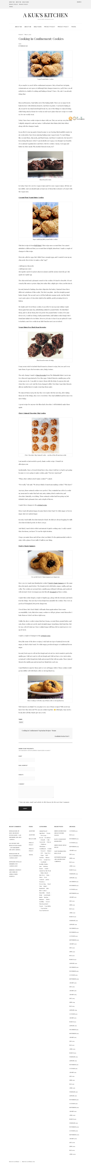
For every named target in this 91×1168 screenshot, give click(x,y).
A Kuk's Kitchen (45, 14)
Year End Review (44, 910)
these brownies (41, 375)
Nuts (48, 875)
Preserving (42, 884)
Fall (47, 855)
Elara (10, 1161)
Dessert (21, 34)
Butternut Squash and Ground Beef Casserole (60, 859)
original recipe (42, 505)
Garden (41, 857)
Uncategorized (43, 904)
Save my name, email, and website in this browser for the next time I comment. (45, 802)
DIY (42, 853)
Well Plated (37, 245)
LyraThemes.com (30, 1161)
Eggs (42, 855)
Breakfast (47, 837)
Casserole (42, 842)
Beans (48, 833)
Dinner (49, 851)
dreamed (53, 592)
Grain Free (47, 859)
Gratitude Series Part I (62, 736)
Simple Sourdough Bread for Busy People (60, 833)
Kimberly (12, 870)
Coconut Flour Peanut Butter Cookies (31, 197)
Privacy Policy (13, 4)
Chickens (43, 844)
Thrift (47, 899)
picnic (47, 879)
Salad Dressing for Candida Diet (15, 864)
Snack (48, 893)
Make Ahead (44, 873)
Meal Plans (25, 2)
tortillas (41, 901)
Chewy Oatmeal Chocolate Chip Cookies (32, 413)
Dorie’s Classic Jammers (27, 546)
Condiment (42, 848)
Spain (21, 722)
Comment (21, 784)
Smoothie (42, 893)
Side (47, 888)
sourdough (47, 895)
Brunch (43, 840)
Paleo (40, 877)
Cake (48, 840)
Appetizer (42, 833)
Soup (40, 895)
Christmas (42, 846)
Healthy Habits (43, 864)
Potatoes (42, 881)
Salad (45, 886)
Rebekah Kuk (24, 46)
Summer (41, 899)
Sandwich (42, 888)
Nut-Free (42, 875)
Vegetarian (44, 908)
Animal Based (43, 831)
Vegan (41, 906)
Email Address (23, 765)
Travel (11, 6)
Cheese (49, 842)
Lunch (46, 868)
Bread (41, 837)
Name (20, 756)
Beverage (43, 835)
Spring (46, 897)
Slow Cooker (43, 890)
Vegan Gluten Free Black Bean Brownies (32, 327)
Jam (40, 866)
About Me (12, 2)
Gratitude (43, 862)
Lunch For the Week (45, 871)
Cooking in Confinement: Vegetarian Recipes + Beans (38, 730)
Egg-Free (47, 853)
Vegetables (48, 906)
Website (21, 774)
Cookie (50, 848)
